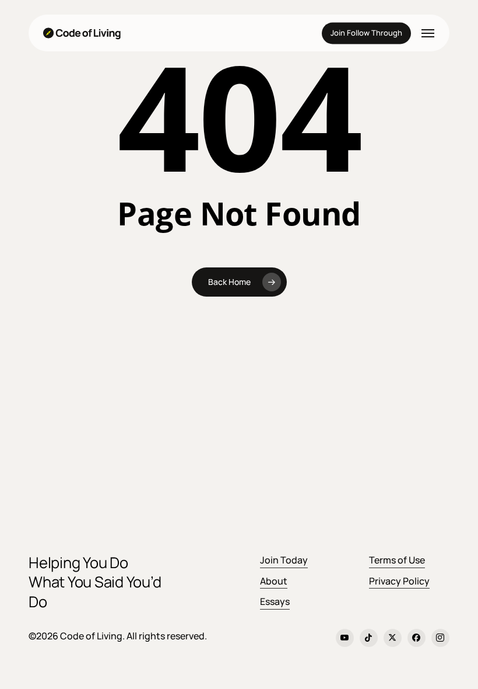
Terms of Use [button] (397, 560)
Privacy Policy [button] (399, 581)
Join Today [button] (284, 560)
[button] (427, 33)
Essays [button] (275, 601)
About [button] (273, 581)
